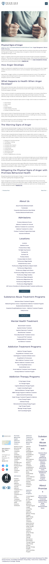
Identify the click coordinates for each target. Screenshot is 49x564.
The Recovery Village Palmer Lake (24, 281)
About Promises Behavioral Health (24, 205)
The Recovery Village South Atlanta (24, 270)
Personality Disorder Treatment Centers (24, 334)
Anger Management (38, 47)
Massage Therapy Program (24, 408)
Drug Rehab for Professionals (24, 358)
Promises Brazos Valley (24, 247)
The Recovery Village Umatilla (24, 261)
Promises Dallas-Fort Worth (24, 259)
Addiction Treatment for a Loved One (24, 226)
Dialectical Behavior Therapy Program (24, 390)
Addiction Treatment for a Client (24, 229)
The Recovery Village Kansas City (24, 279)
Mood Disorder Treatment (24, 332)
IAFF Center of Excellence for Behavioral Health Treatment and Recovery (24, 286)
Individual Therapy (24, 401)
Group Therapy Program (24, 399)
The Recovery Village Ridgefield (24, 284)
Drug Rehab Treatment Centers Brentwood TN (32, 558)
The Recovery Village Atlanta (24, 268)
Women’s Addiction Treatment (29, 464)
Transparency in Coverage (8, 561)
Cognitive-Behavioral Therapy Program (24, 386)
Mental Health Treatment (24, 325)
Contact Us (24, 291)
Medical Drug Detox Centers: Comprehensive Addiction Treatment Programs (24, 303)
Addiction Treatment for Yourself (24, 224)
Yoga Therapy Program (24, 406)
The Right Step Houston (24, 250)
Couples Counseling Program (24, 388)
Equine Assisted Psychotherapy (24, 395)
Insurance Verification (24, 233)
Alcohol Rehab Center (24, 367)
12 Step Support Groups (24, 381)
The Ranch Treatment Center (17, 451)
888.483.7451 (24, 315)
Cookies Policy (42, 559)
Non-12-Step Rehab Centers (25, 364)
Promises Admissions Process (24, 222)
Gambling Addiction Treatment (24, 339)
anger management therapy (40, 59)
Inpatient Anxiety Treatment (24, 328)
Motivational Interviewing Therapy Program (24, 404)
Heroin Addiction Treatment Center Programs (24, 369)
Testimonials (24, 208)
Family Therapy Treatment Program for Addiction (24, 397)
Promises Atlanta (24, 256)
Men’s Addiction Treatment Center (24, 360)
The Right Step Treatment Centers (18, 459)
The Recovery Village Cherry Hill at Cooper (24, 272)
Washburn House (24, 245)
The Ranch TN (24, 254)
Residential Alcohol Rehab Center (24, 306)
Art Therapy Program (24, 383)
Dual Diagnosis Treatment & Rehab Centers (24, 355)
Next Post (44, 190)
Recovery (7, 49)
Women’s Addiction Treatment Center (24, 362)
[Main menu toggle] (46, 3)
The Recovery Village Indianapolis (24, 277)
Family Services (24, 310)
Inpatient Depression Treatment (24, 330)
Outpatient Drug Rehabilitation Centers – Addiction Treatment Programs (24, 308)
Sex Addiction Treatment (24, 341)
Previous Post (5, 190)
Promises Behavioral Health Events (24, 212)
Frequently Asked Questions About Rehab (24, 210)
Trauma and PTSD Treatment (24, 337)
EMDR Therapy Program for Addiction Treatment (24, 392)
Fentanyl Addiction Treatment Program (24, 371)
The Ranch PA (24, 252)
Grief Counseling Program (24, 410)
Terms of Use (34, 559)
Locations (24, 243)
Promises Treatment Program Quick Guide (24, 231)
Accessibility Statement (17, 559)
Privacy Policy (27, 559)
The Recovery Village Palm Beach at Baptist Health (24, 266)
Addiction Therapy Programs (24, 351)
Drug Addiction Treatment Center (24, 353)
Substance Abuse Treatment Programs (24, 301)
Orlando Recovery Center (24, 263)
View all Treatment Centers (17, 470)
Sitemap (18, 561)
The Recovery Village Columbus (24, 275)
